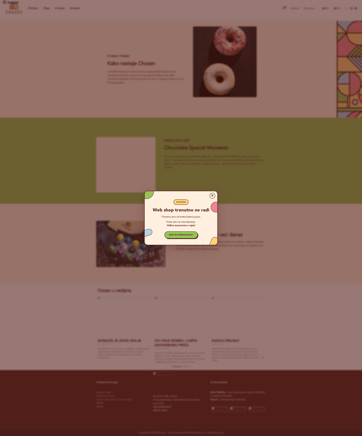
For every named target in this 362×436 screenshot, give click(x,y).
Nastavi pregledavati (181, 235)
